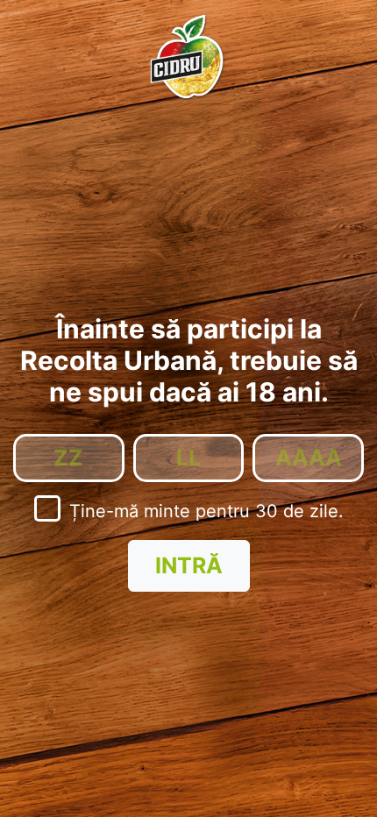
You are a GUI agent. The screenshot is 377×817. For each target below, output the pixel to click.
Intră (189, 565)
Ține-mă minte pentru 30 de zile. (206, 511)
